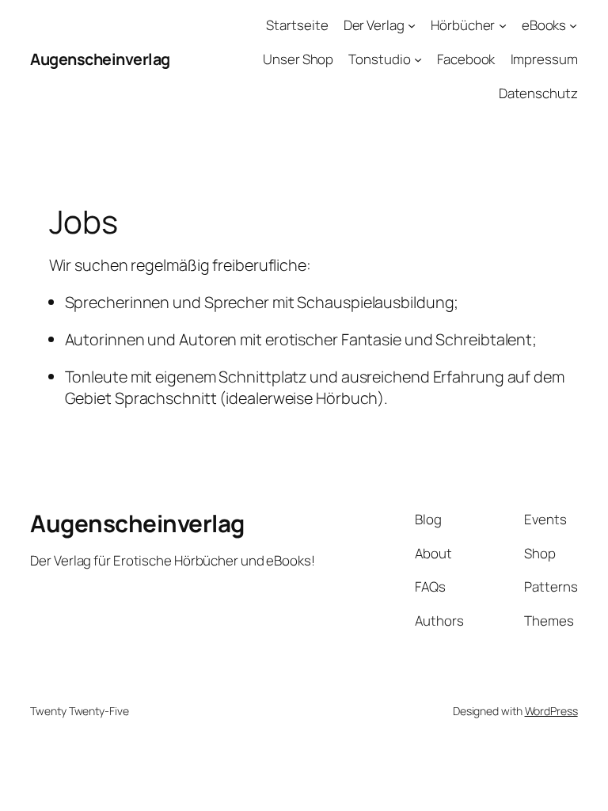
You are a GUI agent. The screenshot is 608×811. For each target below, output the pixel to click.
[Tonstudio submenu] (418, 59)
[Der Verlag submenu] (412, 25)
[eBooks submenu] (573, 25)
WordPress (551, 710)
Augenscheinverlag (100, 59)
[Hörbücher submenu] (503, 25)
